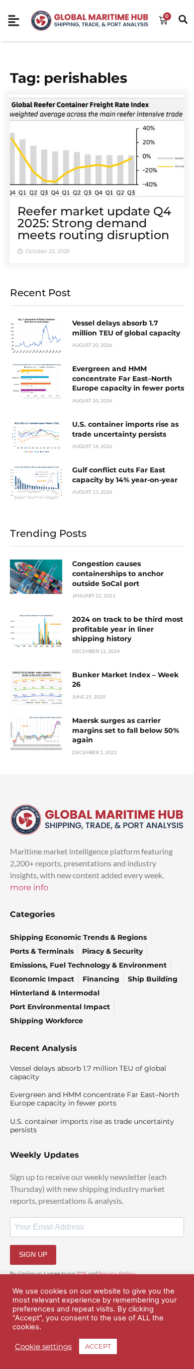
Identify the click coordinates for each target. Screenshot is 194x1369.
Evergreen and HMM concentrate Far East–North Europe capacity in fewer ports (128, 378)
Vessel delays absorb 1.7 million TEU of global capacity (126, 328)
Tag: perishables (68, 77)
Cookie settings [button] (43, 1346)
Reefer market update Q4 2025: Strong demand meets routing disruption (94, 223)
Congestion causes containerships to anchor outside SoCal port (118, 573)
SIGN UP (33, 1254)
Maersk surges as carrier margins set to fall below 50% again (125, 730)
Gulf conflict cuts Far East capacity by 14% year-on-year (125, 474)
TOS (81, 1273)
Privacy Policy (116, 1273)
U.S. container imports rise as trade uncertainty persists (125, 429)
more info (29, 887)
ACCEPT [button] (98, 1346)
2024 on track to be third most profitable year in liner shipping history (127, 629)
